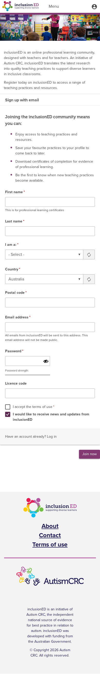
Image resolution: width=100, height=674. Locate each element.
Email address (18, 317)
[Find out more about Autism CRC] (50, 576)
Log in (52, 436)
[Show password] (46, 361)
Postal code (16, 293)
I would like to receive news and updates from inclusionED (51, 417)
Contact (50, 535)
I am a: (11, 245)
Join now (89, 454)
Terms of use (49, 545)
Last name (14, 221)
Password (14, 351)
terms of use (42, 407)
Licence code (16, 383)
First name (15, 192)
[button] (94, 6)
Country (12, 269)
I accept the (33, 407)
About (50, 526)
